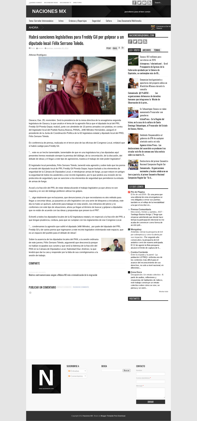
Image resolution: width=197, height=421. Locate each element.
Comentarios (76, 376)
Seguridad (96, 20)
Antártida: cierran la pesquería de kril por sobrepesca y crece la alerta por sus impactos (147, 234)
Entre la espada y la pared (142, 254)
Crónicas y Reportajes (78, 20)
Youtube (144, 3)
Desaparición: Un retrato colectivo (146, 274)
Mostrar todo (163, 292)
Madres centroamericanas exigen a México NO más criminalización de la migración (63, 275)
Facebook (134, 3)
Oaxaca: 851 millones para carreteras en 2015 (150, 58)
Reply (33, 48)
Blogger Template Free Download (113, 416)
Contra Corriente (139, 252)
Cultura (109, 20)
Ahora (33, 27)
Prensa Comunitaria (141, 209)
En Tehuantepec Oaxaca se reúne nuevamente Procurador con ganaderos (153, 112)
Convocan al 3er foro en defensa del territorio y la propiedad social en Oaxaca (161, 27)
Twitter (139, 3)
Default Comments (64, 287)
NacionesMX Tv (65, 2)
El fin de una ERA (139, 194)
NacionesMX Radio (51, 2)
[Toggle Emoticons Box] (30, 292)
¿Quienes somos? (35, 2)
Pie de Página (138, 192)
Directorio (77, 2)
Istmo (61, 20)
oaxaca (40, 48)
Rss (149, 3)
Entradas (74, 371)
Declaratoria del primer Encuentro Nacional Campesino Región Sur (154, 162)
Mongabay (136, 229)
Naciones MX (88, 416)
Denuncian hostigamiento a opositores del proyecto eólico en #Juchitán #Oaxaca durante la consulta (153, 84)
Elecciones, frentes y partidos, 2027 (147, 212)
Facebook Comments (81, 287)
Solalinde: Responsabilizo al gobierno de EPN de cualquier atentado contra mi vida (152, 138)
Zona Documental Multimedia (129, 20)
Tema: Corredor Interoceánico (41, 20)
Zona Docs (136, 272)
